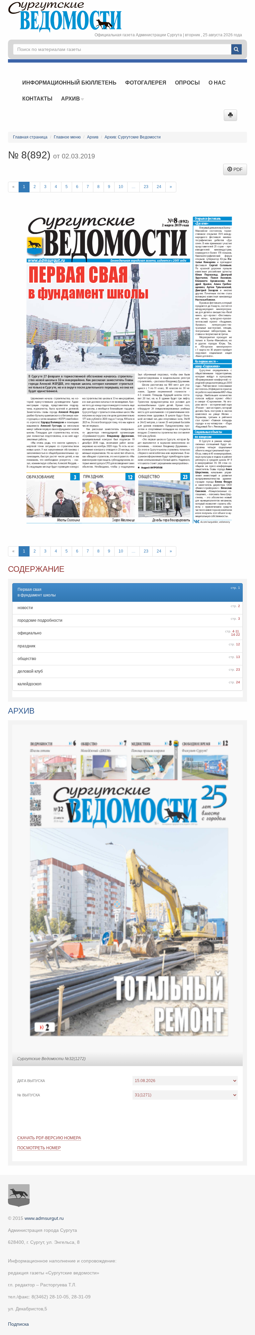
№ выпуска (28, 1095)
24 (159, 186)
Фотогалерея (145, 83)
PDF (237, 169)
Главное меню (67, 137)
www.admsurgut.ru (44, 1218)
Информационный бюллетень (69, 83)
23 (146, 186)
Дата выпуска (31, 1081)
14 (233, 634)
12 (238, 644)
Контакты (37, 99)
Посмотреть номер (39, 1148)
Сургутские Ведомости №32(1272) (51, 1058)
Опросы (187, 83)
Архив (71, 99)
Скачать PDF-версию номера (49, 1138)
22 (238, 634)
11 (237, 631)
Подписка (18, 1324)
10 (121, 186)
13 (238, 657)
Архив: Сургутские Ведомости (133, 137)
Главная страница (30, 137)
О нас (217, 83)
